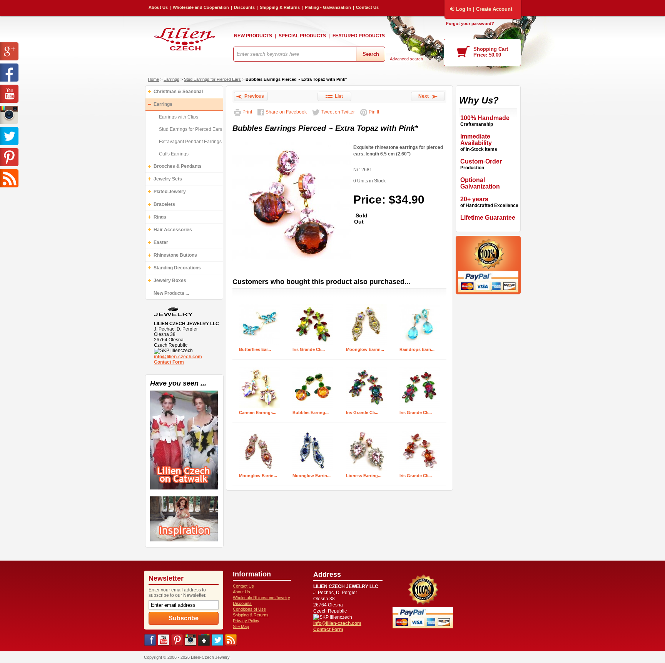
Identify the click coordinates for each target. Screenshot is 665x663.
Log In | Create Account (484, 9)
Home (153, 79)
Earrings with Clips (178, 117)
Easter (161, 242)
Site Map (241, 626)
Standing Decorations (177, 268)
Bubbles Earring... (310, 412)
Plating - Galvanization (328, 7)
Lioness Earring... (363, 475)
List (337, 96)
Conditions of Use (249, 609)
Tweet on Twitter (338, 112)
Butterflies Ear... (255, 349)
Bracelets (164, 204)
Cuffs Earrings (174, 154)
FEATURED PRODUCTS (358, 35)
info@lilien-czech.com (178, 356)
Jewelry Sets (168, 179)
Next (424, 96)
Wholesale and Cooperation (201, 7)
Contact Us (367, 7)
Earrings (171, 79)
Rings (160, 217)
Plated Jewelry (170, 191)
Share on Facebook (286, 112)
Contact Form (169, 362)
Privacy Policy (246, 620)
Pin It (374, 112)
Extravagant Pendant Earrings (190, 141)
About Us (158, 7)
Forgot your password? (470, 23)
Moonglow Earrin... (365, 349)
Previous (253, 96)
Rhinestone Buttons (175, 255)
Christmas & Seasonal (178, 91)
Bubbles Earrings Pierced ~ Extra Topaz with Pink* (296, 79)
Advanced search (406, 59)
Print (247, 112)
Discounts (244, 7)
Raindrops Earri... (416, 349)
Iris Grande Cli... (308, 349)
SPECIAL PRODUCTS (302, 35)
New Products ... (171, 293)
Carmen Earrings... (257, 412)
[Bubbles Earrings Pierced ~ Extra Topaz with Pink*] (291, 261)
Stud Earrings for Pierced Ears (212, 79)
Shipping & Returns (280, 7)
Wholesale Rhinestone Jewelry (261, 597)
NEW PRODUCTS (253, 35)
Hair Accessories (173, 229)
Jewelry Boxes (170, 280)
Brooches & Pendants (178, 166)
